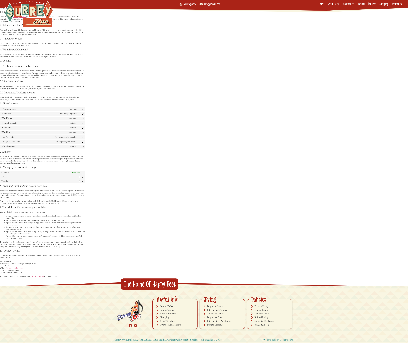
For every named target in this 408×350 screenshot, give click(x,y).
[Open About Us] (338, 4)
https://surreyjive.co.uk (14, 268)
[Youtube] (135, 325)
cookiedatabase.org (37, 276)
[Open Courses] (353, 4)
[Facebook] (130, 325)
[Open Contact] (401, 4)
